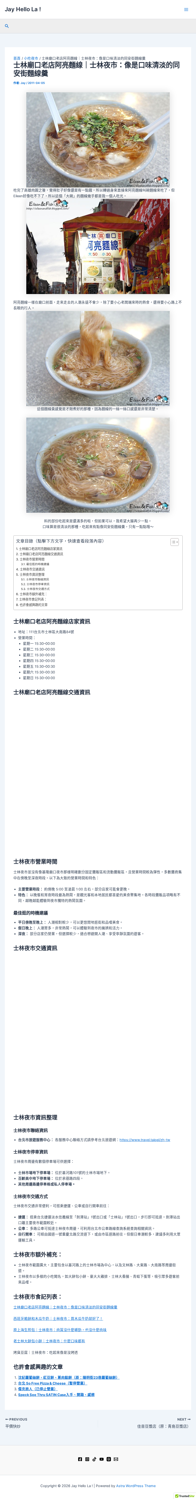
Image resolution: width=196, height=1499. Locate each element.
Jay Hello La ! (23, 9)
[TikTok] (94, 1459)
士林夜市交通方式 (38, 589)
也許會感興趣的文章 (34, 605)
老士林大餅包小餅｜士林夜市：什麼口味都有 (49, 1341)
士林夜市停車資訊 (38, 584)
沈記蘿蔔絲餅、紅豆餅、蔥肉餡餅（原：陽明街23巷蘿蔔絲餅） (69, 1377)
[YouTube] (101, 1459)
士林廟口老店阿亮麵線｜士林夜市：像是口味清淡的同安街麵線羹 (65, 1307)
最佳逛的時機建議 (37, 564)
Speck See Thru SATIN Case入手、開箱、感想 (56, 1395)
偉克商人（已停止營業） (38, 1389)
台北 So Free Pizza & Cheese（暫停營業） (52, 1383)
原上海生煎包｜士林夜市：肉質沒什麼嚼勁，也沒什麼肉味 (60, 1330)
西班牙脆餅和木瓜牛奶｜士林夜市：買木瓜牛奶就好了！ (58, 1319)
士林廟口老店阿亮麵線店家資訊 (40, 549)
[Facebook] (80, 1459)
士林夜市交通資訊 (32, 569)
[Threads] (109, 1459)
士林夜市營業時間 (32, 559)
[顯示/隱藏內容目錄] (172, 542)
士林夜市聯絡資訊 (37, 579)
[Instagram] (87, 1459)
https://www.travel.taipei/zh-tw (145, 1140)
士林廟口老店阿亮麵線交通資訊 (41, 554)
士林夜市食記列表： (33, 599)
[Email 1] (116, 1459)
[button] (7, 26)
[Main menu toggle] (186, 10)
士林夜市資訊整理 (32, 574)
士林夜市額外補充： (34, 594)
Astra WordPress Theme (136, 1486)
